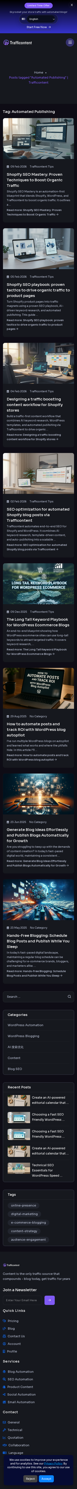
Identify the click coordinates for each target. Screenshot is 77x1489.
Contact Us (16, 1336)
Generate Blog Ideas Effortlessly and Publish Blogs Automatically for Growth (38, 835)
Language (15, 1453)
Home (38, 72)
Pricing (13, 1321)
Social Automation (21, 1395)
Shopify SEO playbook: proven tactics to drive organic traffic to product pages (38, 290)
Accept (46, 1478)
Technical (15, 1430)
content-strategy (24, 1231)
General (14, 1422)
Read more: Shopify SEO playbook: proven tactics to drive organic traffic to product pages (35, 325)
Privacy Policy (53, 1463)
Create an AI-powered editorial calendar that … (50, 1100)
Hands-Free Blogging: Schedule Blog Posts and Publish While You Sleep (38, 941)
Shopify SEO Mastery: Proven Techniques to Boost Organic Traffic (34, 180)
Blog (11, 1329)
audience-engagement (28, 1240)
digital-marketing (24, 1214)
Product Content (20, 1387)
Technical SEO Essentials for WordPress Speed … (47, 1170)
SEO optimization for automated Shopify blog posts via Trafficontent (38, 515)
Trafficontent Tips (42, 166)
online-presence (23, 1205)
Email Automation (21, 1402)
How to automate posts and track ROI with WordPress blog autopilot (36, 730)
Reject (30, 1478)
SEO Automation (20, 1379)
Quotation (15, 1438)
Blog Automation (21, 1372)
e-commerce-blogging (28, 1223)
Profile (12, 1351)
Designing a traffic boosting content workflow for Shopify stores (35, 405)
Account (14, 1344)
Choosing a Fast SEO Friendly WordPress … (48, 1117)
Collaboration (18, 1445)
